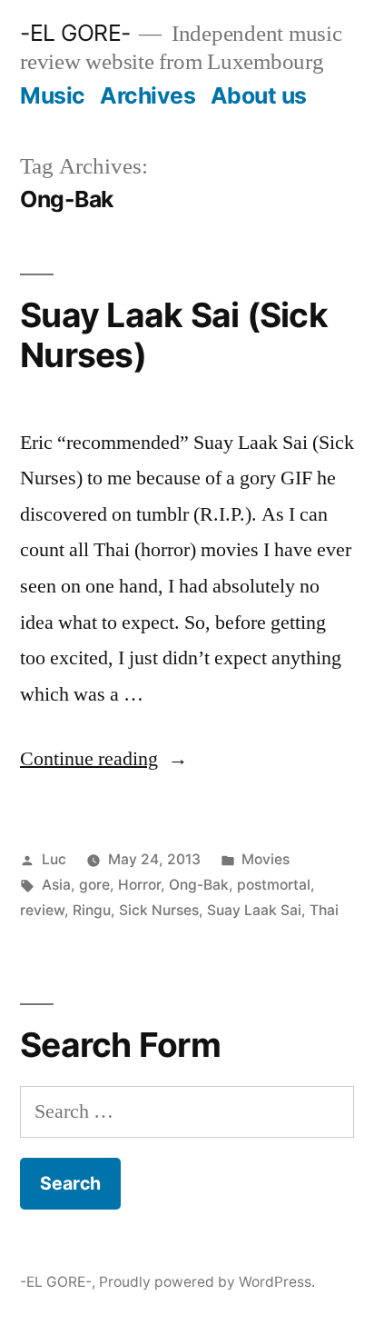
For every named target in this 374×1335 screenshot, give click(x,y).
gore (94, 884)
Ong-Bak (199, 884)
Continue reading (104, 759)
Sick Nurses (159, 910)
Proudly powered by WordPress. (207, 1281)
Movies (265, 859)
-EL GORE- (75, 32)
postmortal (273, 884)
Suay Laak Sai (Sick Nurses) (174, 335)
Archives (147, 95)
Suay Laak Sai (254, 910)
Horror (139, 884)
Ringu (92, 910)
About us (259, 95)
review (42, 910)
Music (52, 95)
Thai (324, 910)
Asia (56, 884)
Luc (54, 859)
